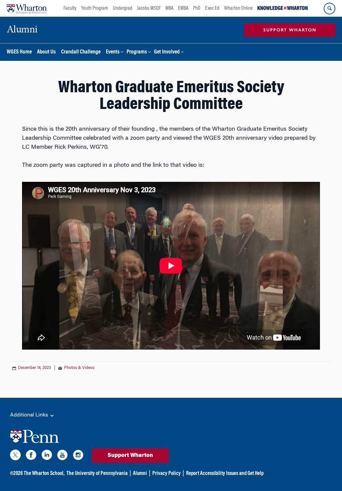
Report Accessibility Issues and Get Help (225, 473)
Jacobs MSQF (149, 8)
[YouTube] (62, 456)
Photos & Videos (79, 368)
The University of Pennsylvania (97, 473)
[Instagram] (78, 456)
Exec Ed (212, 8)
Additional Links (29, 415)
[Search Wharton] (329, 8)
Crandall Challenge (81, 52)
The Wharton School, (44, 473)
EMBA (183, 8)
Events (113, 52)
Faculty (69, 8)
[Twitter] (15, 456)
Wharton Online (238, 8)
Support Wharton (130, 455)
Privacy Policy (166, 473)
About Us (46, 52)
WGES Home (19, 52)
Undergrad (122, 8)
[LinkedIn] (46, 456)
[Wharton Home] (27, 8)
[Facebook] (31, 456)
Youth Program (94, 8)
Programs (137, 52)
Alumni (140, 473)
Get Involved (167, 52)
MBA (169, 8)
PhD (196, 8)
